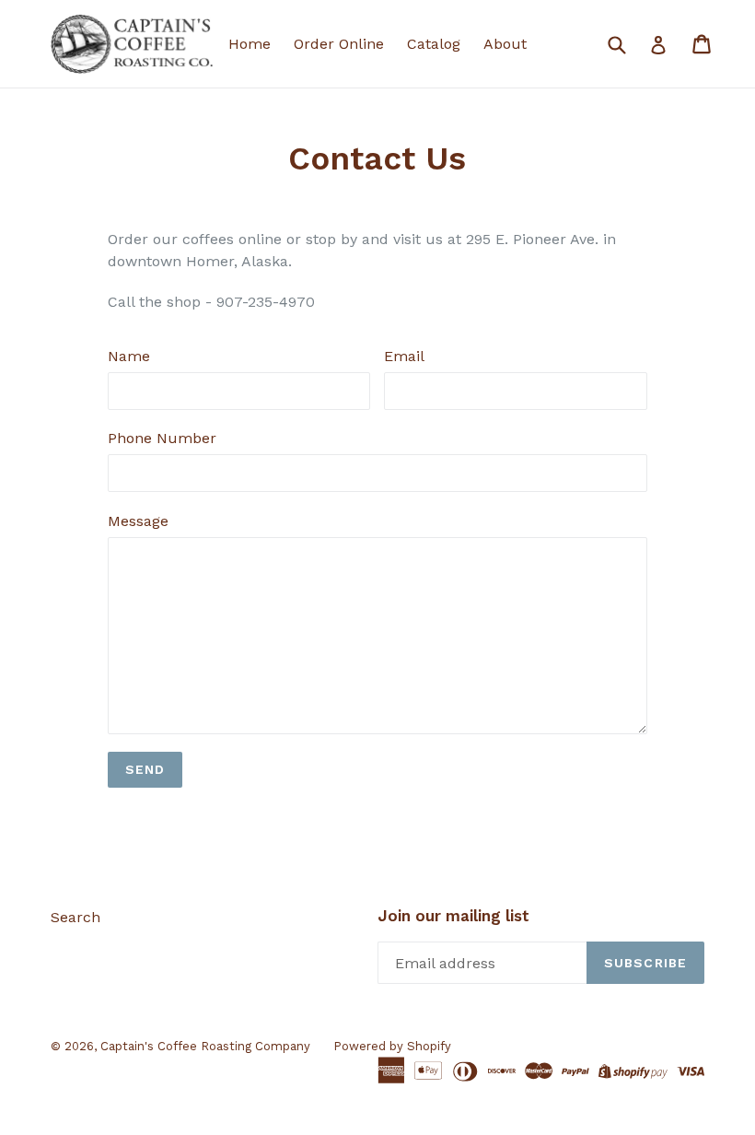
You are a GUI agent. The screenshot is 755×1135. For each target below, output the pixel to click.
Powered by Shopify (392, 1046)
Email (404, 356)
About (505, 44)
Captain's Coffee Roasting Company (205, 1046)
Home (249, 44)
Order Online (339, 44)
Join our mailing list (453, 916)
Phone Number (162, 438)
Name (129, 356)
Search (75, 917)
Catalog (433, 44)
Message (138, 521)
